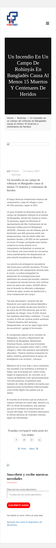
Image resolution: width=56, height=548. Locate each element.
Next (32, 448)
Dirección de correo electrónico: (22, 489)
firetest (15, 171)
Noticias (16, 174)
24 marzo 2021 (31, 171)
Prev (23, 448)
